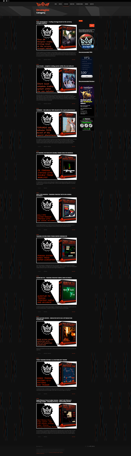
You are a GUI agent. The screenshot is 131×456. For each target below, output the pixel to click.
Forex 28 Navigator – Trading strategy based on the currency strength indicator (54, 22)
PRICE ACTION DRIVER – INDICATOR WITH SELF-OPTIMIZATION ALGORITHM (54, 318)
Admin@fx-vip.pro (40, 446)
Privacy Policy (42, 453)
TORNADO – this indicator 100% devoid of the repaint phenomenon (55, 110)
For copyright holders (55, 452)
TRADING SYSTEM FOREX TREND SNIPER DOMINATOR (51, 236)
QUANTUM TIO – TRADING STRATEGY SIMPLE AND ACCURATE (54, 277)
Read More (73, 59)
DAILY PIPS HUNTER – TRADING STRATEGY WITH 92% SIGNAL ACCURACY (53, 195)
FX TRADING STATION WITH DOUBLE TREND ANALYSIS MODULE (54, 153)
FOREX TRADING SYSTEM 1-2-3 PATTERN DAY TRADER (51, 360)
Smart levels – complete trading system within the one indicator (55, 66)
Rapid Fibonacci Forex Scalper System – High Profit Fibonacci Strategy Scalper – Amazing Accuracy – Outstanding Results (53, 400)
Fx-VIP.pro (50, 452)
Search (92, 25)
